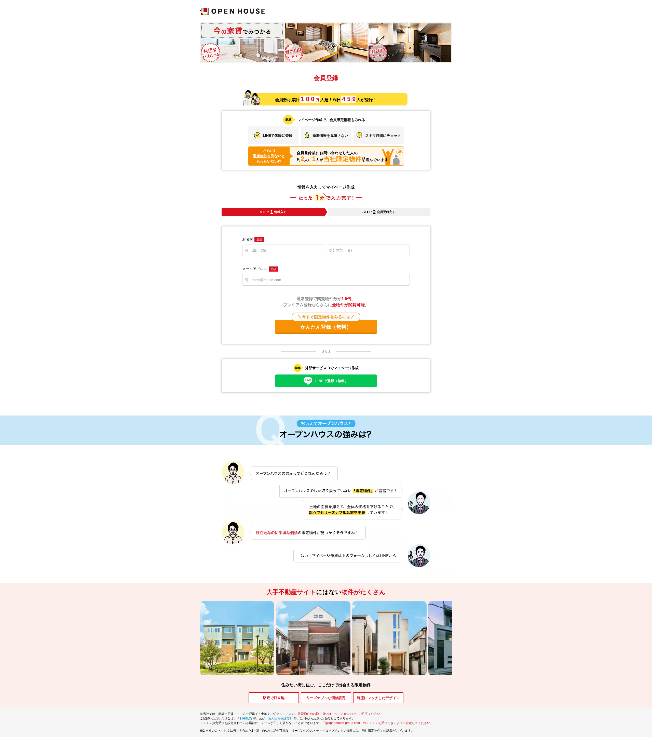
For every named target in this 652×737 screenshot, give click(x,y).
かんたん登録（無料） (326, 327)
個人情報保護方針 (280, 718)
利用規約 (246, 718)
